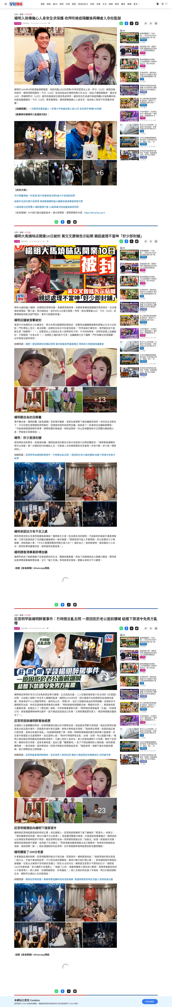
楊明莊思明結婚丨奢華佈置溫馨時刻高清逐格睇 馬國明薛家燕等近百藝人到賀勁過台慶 (69, 879)
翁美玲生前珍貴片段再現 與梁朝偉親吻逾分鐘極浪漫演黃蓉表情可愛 (48, 201)
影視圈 (142, 53)
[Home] (16, 4)
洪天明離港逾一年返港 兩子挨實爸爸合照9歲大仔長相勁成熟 (44, 195)
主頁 (16, 14)
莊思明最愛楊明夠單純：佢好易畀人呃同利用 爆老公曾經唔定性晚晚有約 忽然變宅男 (68, 755)
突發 (141, 79)
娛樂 (21, 14)
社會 (141, 131)
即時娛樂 (28, 14)
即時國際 (143, 92)
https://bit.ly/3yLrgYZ (94, 212)
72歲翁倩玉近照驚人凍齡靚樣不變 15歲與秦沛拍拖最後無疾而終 (46, 207)
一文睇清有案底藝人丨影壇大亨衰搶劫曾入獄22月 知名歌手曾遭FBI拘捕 (65, 109)
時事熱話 (143, 40)
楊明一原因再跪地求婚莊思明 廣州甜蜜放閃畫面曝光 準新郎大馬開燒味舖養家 (65, 344)
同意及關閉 (149, 1002)
